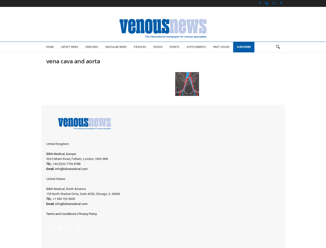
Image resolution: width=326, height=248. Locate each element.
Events (174, 47)
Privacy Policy (88, 214)
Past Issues (221, 47)
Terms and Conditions (61, 214)
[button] (278, 47)
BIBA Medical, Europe (61, 154)
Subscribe (244, 47)
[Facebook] (260, 3)
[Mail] (274, 3)
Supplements (196, 47)
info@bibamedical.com (71, 169)
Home (50, 47)
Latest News (69, 47)
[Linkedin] (267, 3)
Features (91, 47)
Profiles (140, 47)
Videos (158, 47)
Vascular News (116, 47)
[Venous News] (163, 28)
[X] (281, 3)
